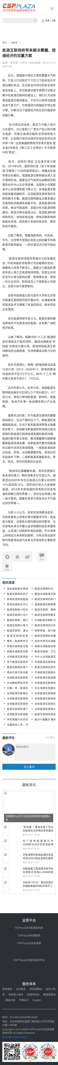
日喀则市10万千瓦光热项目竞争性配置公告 (28, 817)
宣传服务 (7, 989)
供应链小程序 (16, 994)
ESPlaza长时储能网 (29, 935)
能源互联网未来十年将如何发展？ (17, 669)
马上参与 (29, 767)
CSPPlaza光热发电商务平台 (29, 960)
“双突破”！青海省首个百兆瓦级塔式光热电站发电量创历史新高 (38, 830)
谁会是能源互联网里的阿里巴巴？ (17, 590)
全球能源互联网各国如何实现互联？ (17, 716)
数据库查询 (49, 994)
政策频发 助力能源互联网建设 (45, 632)
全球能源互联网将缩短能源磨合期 (17, 705)
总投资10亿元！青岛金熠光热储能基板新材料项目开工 (38, 884)
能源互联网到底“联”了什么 (17, 637)
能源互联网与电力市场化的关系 (17, 627)
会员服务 (21, 989)
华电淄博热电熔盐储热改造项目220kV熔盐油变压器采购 (38, 858)
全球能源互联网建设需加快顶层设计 (45, 679)
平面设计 (24, 1000)
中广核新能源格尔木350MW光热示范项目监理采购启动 (38, 844)
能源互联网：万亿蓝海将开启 (45, 653)
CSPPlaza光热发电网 (29, 943)
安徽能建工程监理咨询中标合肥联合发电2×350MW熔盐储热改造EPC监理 (38, 872)
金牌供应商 (33, 994)
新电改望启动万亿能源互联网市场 (17, 606)
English (37, 1000)
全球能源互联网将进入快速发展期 (45, 684)
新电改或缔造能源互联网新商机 (17, 601)
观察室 (14, 42)
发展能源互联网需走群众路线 (45, 606)
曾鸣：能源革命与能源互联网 (17, 642)
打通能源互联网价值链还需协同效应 (45, 674)
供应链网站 (36, 989)
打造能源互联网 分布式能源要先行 (45, 621)
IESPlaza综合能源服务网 (29, 927)
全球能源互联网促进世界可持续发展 (17, 658)
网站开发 (10, 1000)
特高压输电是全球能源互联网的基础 (17, 648)
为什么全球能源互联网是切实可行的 (45, 658)
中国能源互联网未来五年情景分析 (45, 663)
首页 (4, 42)
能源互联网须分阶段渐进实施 (45, 627)
